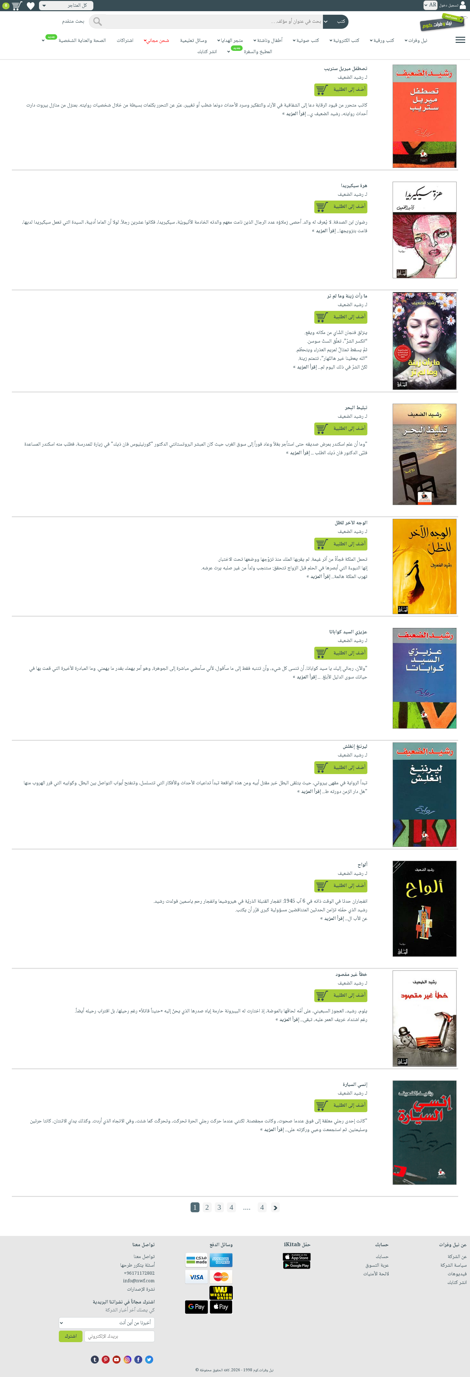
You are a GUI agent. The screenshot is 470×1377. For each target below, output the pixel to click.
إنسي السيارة (355, 1084)
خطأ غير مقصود (351, 974)
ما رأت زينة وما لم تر (347, 296)
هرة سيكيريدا (354, 186)
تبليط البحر (356, 408)
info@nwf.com (138, 1281)
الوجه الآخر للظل (351, 523)
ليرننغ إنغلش (355, 746)
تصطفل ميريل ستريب (345, 69)
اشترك (71, 1336)
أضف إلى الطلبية (349, 89)
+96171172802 (139, 1274)
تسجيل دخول (448, 5)
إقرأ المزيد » (294, 114)
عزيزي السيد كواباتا (348, 632)
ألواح (362, 865)
